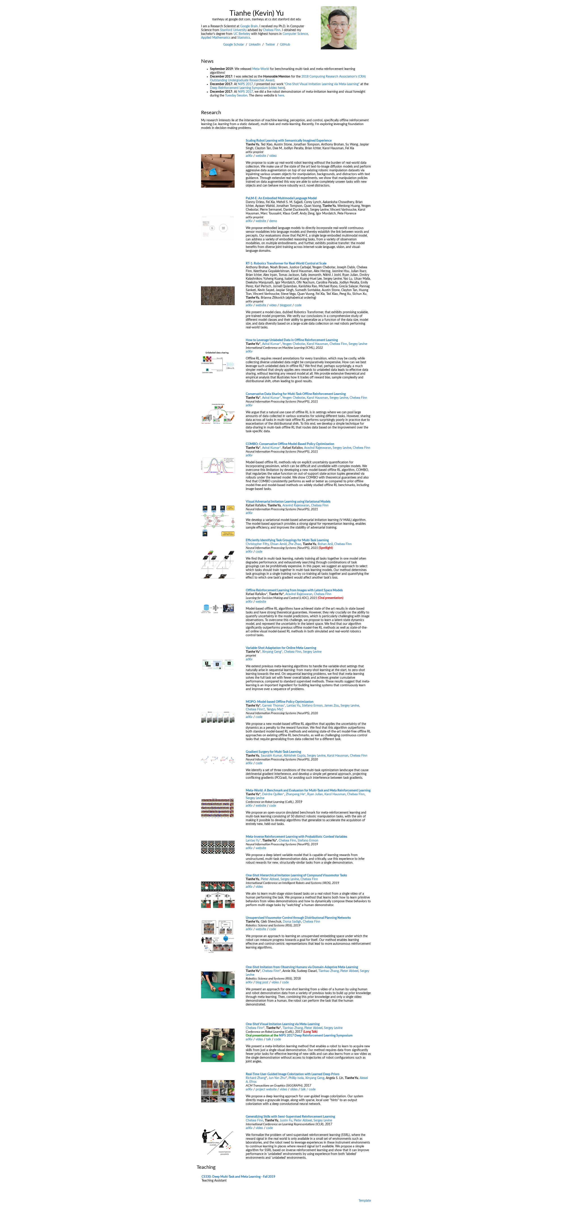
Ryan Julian (315, 794)
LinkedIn (255, 44)
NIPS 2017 (245, 84)
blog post (262, 982)
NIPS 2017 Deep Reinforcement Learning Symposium (316, 1035)
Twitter (270, 44)
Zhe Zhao (294, 544)
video (273, 155)
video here (277, 88)
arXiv (249, 155)
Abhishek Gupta (294, 755)
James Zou (331, 705)
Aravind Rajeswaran (317, 447)
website (261, 155)
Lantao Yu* (253, 840)
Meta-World (260, 69)
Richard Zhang (256, 1078)
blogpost (286, 305)
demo (273, 221)
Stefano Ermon (312, 705)
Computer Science (295, 34)
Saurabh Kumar (271, 755)
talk (268, 1039)
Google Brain (249, 26)
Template (365, 1200)
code (298, 305)
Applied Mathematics (215, 37)
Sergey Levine (358, 344)
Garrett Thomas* (273, 705)
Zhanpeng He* (296, 794)
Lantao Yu (293, 705)
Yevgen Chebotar (293, 344)
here (281, 95)
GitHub (285, 44)
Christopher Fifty (257, 544)
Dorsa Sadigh (292, 921)
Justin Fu (286, 1120)
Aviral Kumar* (271, 344)
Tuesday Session (236, 95)
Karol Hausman (317, 344)
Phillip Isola (296, 1078)
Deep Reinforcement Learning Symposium (239, 88)
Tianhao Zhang (328, 971)
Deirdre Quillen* (273, 794)
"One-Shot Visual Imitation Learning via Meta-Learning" (322, 84)
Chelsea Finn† (255, 709)
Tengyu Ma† (275, 709)
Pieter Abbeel (270, 879)
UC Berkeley (241, 34)
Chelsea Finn (271, 30)
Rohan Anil (325, 544)
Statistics (243, 37)
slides (294, 1089)
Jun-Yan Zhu (277, 1078)
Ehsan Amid (278, 544)
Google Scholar (233, 44)
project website (266, 1089)
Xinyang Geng (314, 1078)
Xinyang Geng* (272, 651)
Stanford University (233, 30)
